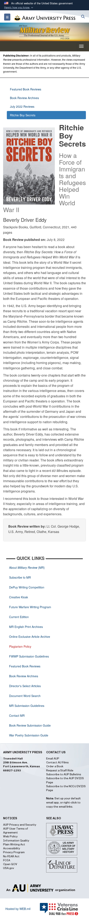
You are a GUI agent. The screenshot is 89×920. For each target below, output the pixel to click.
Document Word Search (25, 696)
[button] (19, 7)
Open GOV (10, 864)
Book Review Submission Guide (30, 725)
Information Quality (16, 840)
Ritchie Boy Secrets (22, 115)
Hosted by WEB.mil (17, 909)
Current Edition (19, 617)
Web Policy (10, 836)
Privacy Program (14, 852)
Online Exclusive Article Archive (29, 637)
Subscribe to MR (20, 577)
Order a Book (54, 766)
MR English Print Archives (26, 627)
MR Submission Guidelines (26, 706)
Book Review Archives (24, 98)
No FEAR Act (11, 856)
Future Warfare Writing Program (30, 607)
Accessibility (11, 848)
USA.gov (8, 868)
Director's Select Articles (25, 686)
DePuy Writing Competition (26, 587)
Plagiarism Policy (20, 646)
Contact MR (17, 715)
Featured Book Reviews (25, 89)
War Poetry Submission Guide (28, 735)
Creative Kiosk (18, 597)
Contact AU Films (57, 762)
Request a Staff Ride (59, 770)
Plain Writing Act (14, 844)
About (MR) (27, 567)
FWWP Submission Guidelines (29, 656)
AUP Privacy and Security (19, 824)
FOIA (6, 860)
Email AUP (52, 758)
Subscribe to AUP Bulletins (63, 774)
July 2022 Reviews (22, 106)
